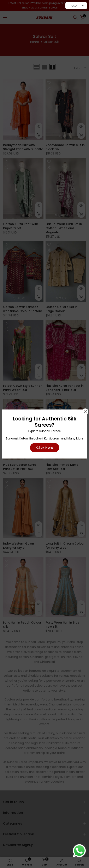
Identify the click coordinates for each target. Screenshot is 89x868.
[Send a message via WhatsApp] (79, 850)
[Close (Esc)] (85, 411)
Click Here (44, 447)
